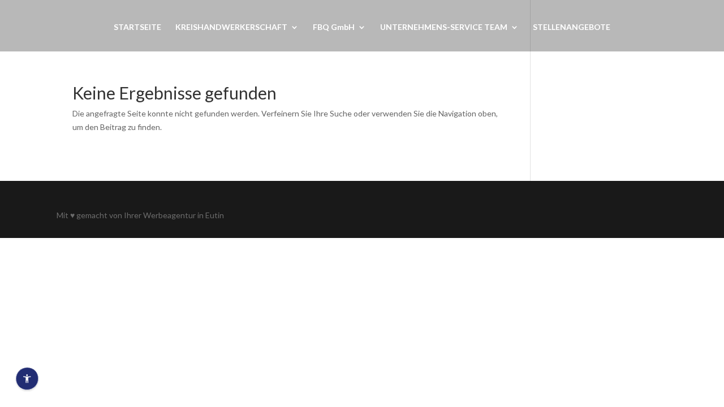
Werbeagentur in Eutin (183, 215)
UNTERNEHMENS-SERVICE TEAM (443, 27)
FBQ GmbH (334, 27)
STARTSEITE (137, 27)
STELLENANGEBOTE (571, 27)
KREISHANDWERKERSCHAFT (231, 27)
